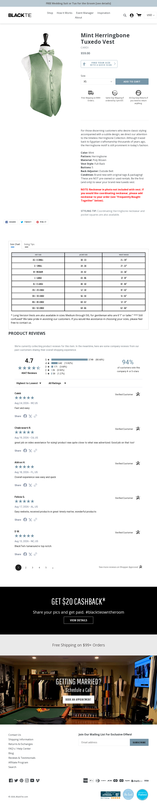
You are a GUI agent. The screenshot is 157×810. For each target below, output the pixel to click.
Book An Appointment (78, 699)
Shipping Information (20, 739)
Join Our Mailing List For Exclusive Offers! (105, 734)
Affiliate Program (18, 762)
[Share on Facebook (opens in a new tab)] (25, 416)
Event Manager (85, 13)
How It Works (64, 13)
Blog (11, 753)
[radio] (78, 360)
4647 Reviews (32, 373)
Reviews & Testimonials (21, 758)
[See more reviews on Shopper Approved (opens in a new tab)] (35, 416)
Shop (50, 13)
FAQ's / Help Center (19, 748)
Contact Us (14, 735)
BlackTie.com (22, 796)
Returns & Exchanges (20, 744)
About (78, 17)
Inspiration (103, 13)
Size (83, 75)
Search (12, 767)
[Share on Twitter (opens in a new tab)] (30, 416)
